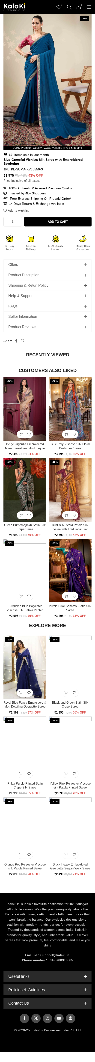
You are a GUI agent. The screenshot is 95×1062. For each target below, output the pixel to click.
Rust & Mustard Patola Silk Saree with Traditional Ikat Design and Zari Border (70, 529)
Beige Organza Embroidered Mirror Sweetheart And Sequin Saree (25, 448)
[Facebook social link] (16, 341)
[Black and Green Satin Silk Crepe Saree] (70, 667)
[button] (21, 434)
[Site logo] (14, 7)
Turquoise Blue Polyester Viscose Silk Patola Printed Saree (25, 610)
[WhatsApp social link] (22, 341)
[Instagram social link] (47, 1018)
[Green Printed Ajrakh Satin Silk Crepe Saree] (24, 490)
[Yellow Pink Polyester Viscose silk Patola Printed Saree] (70, 748)
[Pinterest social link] (70, 1018)
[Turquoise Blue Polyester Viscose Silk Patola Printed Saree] (24, 571)
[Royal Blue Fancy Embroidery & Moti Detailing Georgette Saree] (24, 667)
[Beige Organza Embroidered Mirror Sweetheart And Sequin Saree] (24, 409)
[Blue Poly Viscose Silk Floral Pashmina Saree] (70, 409)
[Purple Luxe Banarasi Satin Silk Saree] (70, 571)
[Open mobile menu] (89, 7)
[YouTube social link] (59, 1018)
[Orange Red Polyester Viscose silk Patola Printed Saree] (24, 829)
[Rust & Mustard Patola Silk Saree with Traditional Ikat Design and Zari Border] (70, 490)
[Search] (69, 7)
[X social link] (36, 1018)
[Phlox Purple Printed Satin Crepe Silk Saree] (24, 748)
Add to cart (58, 221)
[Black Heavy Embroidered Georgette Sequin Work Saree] (70, 829)
